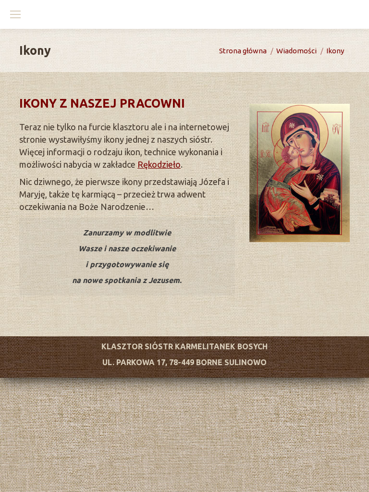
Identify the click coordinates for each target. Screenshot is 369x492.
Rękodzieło (159, 164)
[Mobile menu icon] (15, 14)
